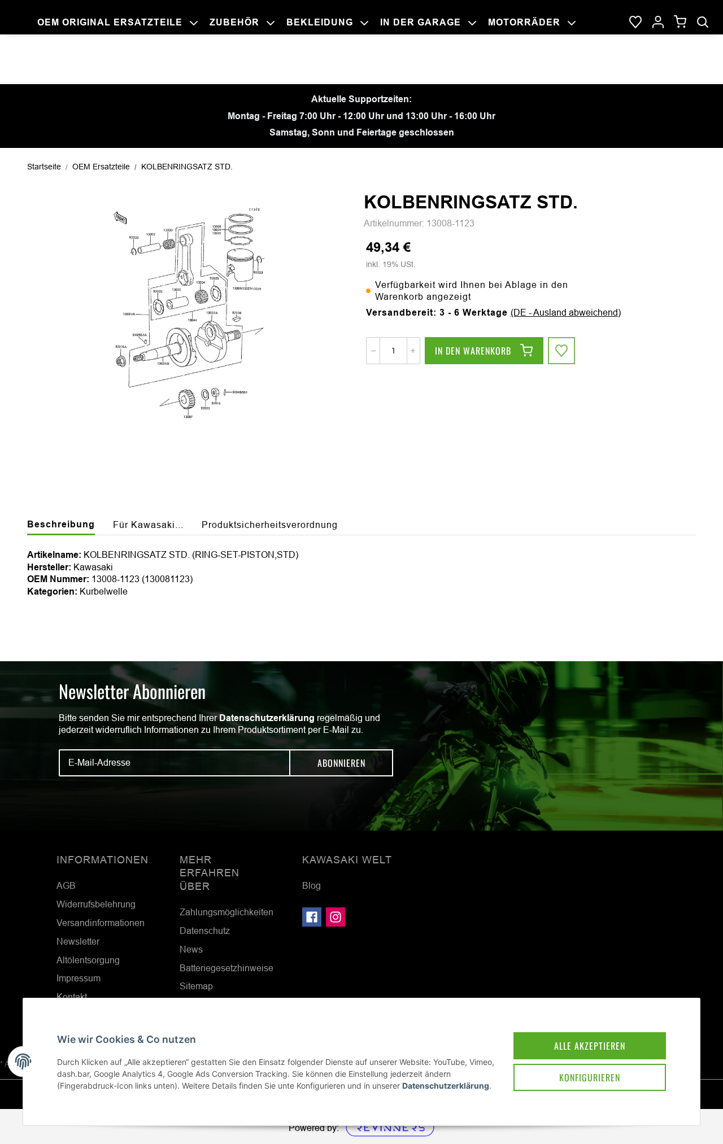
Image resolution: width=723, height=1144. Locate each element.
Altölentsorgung (88, 960)
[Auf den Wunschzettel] (561, 350)
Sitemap (196, 986)
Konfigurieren (589, 1077)
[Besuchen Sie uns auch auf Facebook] (311, 917)
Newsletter (77, 941)
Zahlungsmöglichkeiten (226, 912)
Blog (311, 885)
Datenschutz (205, 930)
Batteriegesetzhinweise (226, 968)
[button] (658, 22)
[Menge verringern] (373, 351)
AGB (66, 885)
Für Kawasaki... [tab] (148, 524)
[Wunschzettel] (635, 22)
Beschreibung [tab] (61, 524)
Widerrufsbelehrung (96, 904)
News (191, 949)
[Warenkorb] (680, 22)
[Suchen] (702, 22)
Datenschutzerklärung (267, 718)
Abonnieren (341, 763)
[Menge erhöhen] (413, 351)
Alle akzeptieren (589, 1046)
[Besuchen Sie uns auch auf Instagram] (335, 917)
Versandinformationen (100, 923)
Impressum (78, 978)
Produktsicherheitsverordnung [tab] (270, 524)
